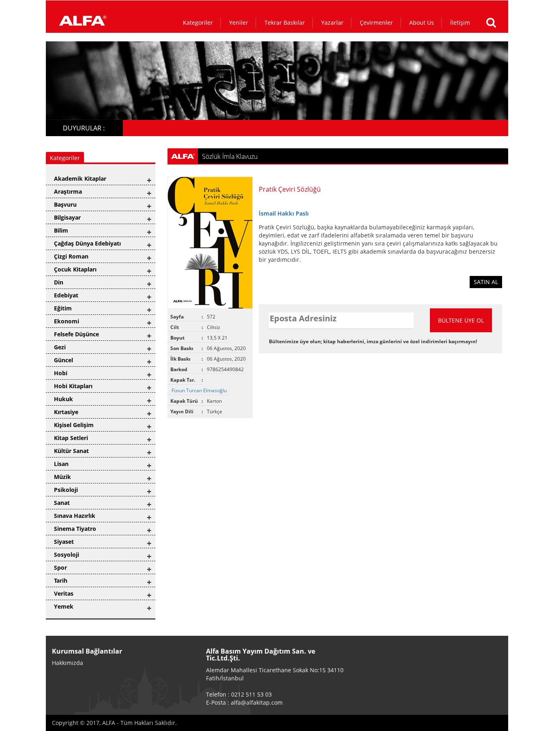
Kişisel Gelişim (74, 425)
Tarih (60, 580)
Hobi (60, 373)
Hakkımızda (67, 663)
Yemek (63, 606)
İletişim (460, 22)
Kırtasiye (66, 412)
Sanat (62, 503)
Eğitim (63, 308)
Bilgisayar (67, 217)
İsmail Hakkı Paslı (284, 213)
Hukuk (63, 399)
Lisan (61, 464)
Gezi (60, 347)
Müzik (62, 477)
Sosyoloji (66, 554)
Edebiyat (66, 295)
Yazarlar (332, 22)
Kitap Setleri (71, 438)
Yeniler (238, 22)
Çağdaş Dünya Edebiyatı (87, 243)
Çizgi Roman (71, 256)
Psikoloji (66, 490)
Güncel (63, 360)
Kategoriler (198, 22)
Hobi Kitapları (73, 386)
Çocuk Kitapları (75, 269)
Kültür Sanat (71, 451)
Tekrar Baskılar (284, 22)
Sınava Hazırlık (74, 515)
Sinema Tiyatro (75, 528)
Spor (60, 567)
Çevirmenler (376, 22)
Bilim (61, 230)
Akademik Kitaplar (80, 178)
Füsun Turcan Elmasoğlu (200, 390)
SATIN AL (486, 282)
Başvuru (65, 204)
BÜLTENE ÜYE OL (461, 320)
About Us (421, 22)
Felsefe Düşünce (76, 334)
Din (58, 282)
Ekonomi (66, 321)
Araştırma (68, 191)
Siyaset (64, 541)
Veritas (63, 593)
